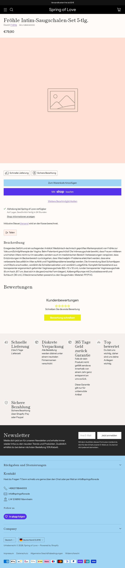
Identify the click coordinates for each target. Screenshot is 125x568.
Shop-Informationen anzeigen (21, 216)
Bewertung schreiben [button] (62, 317)
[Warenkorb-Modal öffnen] (119, 9)
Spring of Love (31, 545)
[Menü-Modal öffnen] (5, 9)
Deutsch (8, 540)
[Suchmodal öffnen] (11, 9)
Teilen (12, 232)
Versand (24, 223)
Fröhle (14, 25)
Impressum (9, 553)
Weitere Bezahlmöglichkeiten (62, 201)
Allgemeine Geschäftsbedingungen (46, 553)
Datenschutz (22, 553)
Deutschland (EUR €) (32, 540)
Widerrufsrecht (72, 553)
